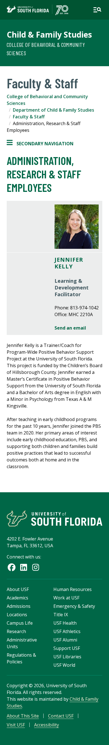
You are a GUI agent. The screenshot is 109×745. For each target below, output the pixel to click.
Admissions (18, 606)
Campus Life (20, 623)
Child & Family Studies (49, 34)
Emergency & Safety (74, 606)
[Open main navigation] (97, 10)
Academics (17, 598)
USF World (64, 665)
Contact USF (61, 716)
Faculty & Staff (29, 117)
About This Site (23, 716)
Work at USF (66, 598)
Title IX (60, 614)
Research (16, 631)
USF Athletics (66, 631)
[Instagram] (36, 567)
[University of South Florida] (54, 518)
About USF (18, 589)
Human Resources (72, 589)
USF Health (65, 623)
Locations (17, 614)
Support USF (66, 648)
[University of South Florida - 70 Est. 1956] (37, 9)
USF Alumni (65, 640)
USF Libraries (67, 657)
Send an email (70, 328)
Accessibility (46, 725)
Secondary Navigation (40, 144)
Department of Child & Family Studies (53, 110)
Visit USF (16, 725)
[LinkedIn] (24, 567)
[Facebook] (11, 567)
